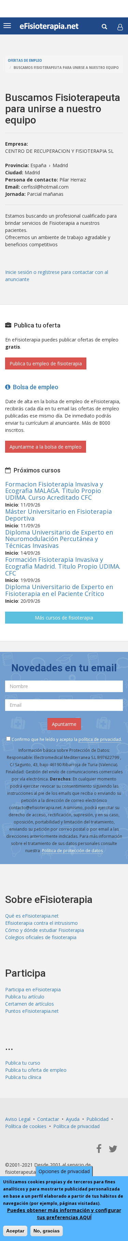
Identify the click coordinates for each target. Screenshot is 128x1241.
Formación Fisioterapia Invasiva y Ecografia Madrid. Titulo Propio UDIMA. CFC (62, 566)
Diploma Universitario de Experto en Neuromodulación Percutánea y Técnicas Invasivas (59, 539)
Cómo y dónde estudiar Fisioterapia (44, 930)
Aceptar (15, 1230)
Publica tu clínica (23, 1077)
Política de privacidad (76, 1126)
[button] (120, 27)
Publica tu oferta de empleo (36, 1070)
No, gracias (46, 1230)
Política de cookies (25, 1126)
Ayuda (73, 1119)
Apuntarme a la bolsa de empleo (46, 446)
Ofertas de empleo (25, 60)
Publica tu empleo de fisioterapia (46, 363)
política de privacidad (100, 739)
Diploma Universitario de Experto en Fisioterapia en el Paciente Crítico (59, 590)
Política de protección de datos (72, 850)
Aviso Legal (17, 1119)
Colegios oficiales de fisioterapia (40, 937)
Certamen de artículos (29, 1004)
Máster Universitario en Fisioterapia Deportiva (58, 514)
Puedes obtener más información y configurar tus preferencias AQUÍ (64, 1214)
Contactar (48, 1119)
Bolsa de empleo (34, 387)
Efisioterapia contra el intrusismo (41, 923)
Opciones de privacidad (64, 1171)
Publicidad (97, 1119)
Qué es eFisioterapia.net (32, 915)
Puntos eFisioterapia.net (32, 1011)
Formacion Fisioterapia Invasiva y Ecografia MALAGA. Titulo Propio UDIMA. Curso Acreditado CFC (54, 491)
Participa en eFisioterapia (33, 989)
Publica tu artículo (24, 996)
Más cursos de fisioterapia (64, 617)
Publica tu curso (22, 1063)
